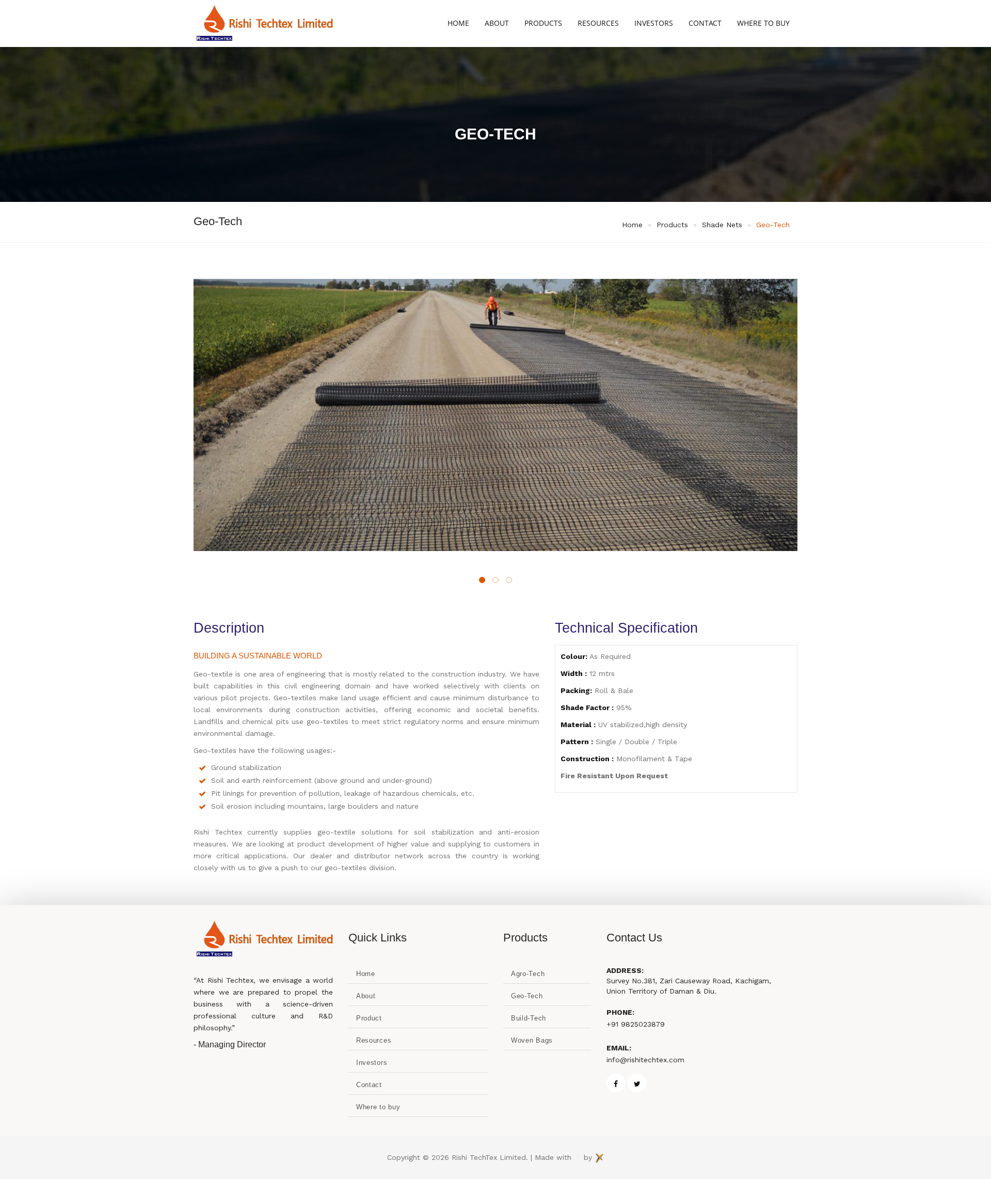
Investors (653, 23)
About (497, 23)
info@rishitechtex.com (645, 1060)
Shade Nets (722, 225)
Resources (598, 23)
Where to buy (378, 1107)
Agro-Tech (528, 974)
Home (458, 23)
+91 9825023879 (635, 1024)
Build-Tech (528, 1018)
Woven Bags (532, 1040)
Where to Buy (763, 23)
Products (543, 23)
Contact (705, 23)
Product (369, 1018)
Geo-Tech (773, 225)
